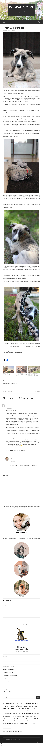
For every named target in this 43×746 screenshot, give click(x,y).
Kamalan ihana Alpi (6, 373)
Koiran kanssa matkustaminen (9, 663)
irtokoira (29, 706)
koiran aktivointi (37, 708)
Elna (8, 703)
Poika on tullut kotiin (7, 391)
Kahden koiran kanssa (19, 373)
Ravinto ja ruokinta (6, 681)
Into (27, 706)
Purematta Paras (21, 6)
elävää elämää (18, 706)
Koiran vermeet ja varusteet (8, 669)
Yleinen (13, 30)
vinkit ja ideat (31, 723)
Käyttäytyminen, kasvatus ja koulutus (10, 675)
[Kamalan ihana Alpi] (9, 369)
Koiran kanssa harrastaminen (8, 659)
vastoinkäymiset (8, 723)
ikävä (24, 706)
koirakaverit (25, 708)
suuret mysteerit (15, 720)
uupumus (31, 720)
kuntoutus (19, 716)
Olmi (29, 718)
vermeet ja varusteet (19, 723)
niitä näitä (16, 718)
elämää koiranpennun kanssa (10, 383)
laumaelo (35, 716)
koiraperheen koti (13, 716)
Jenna (9, 30)
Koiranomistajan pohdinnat (8, 672)
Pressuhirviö (37, 391)
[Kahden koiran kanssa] (21, 369)
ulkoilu (28, 720)
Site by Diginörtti (39, 742)
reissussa (36, 718)
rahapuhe (32, 718)
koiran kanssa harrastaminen (18, 713)
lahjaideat (30, 716)
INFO (21, 510)
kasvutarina (34, 706)
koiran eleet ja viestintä (8, 711)
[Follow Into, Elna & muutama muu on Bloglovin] (7, 728)
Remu (4, 720)
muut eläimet (10, 718)
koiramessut (32, 708)
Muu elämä (5, 678)
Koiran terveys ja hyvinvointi (8, 666)
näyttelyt (21, 718)
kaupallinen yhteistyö (9, 708)
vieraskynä (26, 723)
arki (6, 703)
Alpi (3, 703)
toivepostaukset (23, 720)
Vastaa (7, 453)
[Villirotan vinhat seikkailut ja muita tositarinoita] (34, 369)
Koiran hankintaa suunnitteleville (23, 711)
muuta (5, 718)
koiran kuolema (30, 713)
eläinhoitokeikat (13, 703)
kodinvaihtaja (18, 708)
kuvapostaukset (25, 716)
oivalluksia (25, 718)
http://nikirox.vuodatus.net (17, 731)
